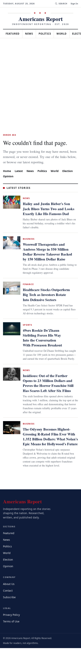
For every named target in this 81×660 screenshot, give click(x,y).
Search (62, 3)
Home (7, 176)
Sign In (74, 3)
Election (69, 176)
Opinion (8, 181)
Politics (48, 33)
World (66, 33)
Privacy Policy (12, 631)
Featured (13, 33)
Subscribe (9, 613)
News (31, 33)
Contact (8, 607)
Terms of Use (11, 638)
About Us (9, 600)
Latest (19, 176)
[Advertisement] (40, 80)
